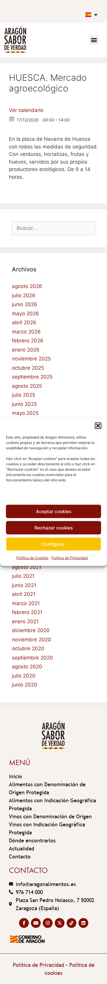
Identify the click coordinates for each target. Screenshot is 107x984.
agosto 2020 (27, 667)
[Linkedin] (83, 923)
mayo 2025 (25, 413)
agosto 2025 (27, 386)
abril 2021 (23, 594)
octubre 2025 (28, 368)
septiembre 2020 (32, 658)
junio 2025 (24, 404)
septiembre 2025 (32, 377)
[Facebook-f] (24, 923)
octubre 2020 (28, 648)
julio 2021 (23, 576)
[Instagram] (48, 923)
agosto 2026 (27, 286)
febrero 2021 (27, 612)
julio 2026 (23, 295)
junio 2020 (24, 685)
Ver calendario (26, 110)
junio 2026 (24, 304)
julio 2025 (23, 395)
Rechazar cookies (53, 527)
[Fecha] (12, 118)
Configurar (53, 544)
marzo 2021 (26, 603)
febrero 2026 (27, 341)
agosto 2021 (26, 567)
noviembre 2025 (31, 359)
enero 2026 (26, 350)
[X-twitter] (59, 923)
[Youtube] (36, 923)
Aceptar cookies (53, 511)
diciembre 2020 (31, 630)
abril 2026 (24, 322)
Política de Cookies (32, 558)
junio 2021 (24, 585)
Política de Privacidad (69, 558)
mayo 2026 (25, 314)
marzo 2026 (26, 332)
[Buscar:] (53, 228)
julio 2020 (23, 676)
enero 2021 (25, 621)
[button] (98, 426)
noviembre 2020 (31, 640)
